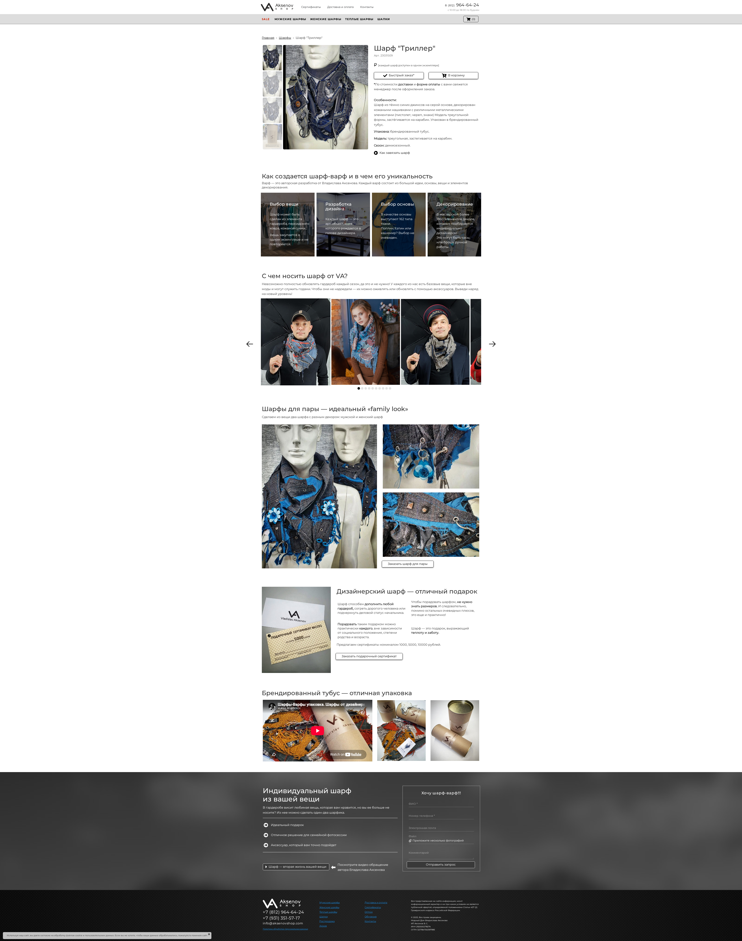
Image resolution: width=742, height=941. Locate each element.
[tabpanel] (295, 341)
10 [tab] (390, 388)
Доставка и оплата (376, 902)
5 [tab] (372, 388)
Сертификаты (373, 907)
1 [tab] (358, 388)
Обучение (371, 916)
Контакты (370, 921)
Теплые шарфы (328, 911)
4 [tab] (369, 388)
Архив (323, 925)
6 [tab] (376, 388)
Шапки (323, 916)
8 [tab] (383, 388)
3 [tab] (365, 388)
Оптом (369, 911)
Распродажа (327, 921)
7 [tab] (379, 388)
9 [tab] (386, 388)
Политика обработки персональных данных (285, 929)
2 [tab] (362, 388)
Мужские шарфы (329, 902)
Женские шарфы (329, 907)
